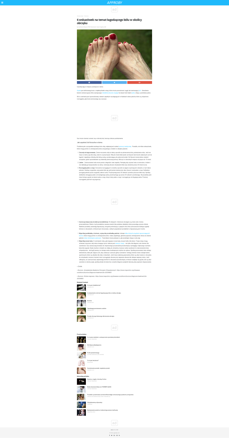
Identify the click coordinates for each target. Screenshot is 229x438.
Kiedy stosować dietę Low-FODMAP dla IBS (99, 387)
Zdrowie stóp (80, 16)
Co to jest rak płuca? (93, 360)
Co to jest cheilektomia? (94, 285)
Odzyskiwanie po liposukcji (94, 402)
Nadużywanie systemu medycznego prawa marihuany (102, 410)
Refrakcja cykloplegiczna (94, 345)
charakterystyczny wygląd (110, 93)
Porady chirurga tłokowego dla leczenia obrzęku (100, 316)
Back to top (114, 429)
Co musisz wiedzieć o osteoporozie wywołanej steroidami (103, 337)
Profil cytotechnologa (93, 352)
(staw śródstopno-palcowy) (92, 238)
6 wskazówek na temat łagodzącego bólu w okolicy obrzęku (104, 293)
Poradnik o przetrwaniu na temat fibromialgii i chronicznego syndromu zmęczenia (110, 394)
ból (140, 90)
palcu (133, 93)
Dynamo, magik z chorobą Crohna (96, 379)
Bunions (86, 16)
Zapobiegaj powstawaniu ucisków (96, 308)
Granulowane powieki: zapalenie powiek (98, 368)
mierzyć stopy (119, 243)
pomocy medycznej (125, 146)
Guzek (79, 90)
